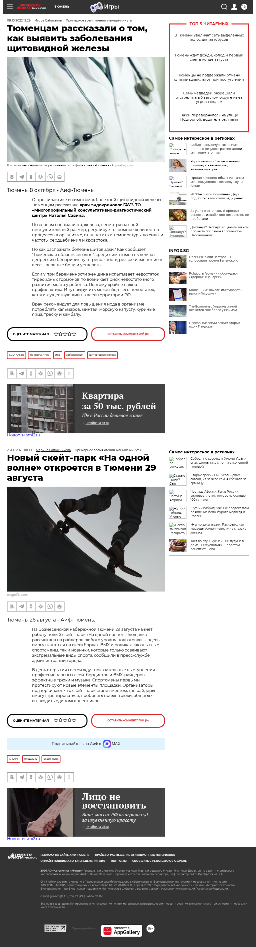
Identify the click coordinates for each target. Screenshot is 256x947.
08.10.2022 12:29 (18, 20)
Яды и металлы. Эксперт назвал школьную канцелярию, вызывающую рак (215, 165)
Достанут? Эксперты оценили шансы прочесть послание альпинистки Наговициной (219, 231)
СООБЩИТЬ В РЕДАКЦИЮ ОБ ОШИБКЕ (159, 861)
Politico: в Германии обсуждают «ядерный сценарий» (213, 275)
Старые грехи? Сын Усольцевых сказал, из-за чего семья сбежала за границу (218, 479)
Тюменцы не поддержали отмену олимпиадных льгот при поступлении (209, 77)
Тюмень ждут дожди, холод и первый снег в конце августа (209, 57)
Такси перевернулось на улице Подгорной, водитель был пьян (209, 117)
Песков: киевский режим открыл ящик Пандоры (214, 324)
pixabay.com (124, 165)
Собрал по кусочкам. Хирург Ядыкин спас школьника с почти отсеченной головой (219, 462)
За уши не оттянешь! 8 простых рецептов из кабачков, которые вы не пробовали (219, 215)
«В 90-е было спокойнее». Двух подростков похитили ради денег (216, 196)
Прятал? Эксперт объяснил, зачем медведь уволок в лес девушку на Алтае (217, 182)
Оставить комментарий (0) (128, 334)
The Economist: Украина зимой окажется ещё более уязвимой (213, 308)
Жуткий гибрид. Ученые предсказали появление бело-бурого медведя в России (219, 512)
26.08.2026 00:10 (19, 450)
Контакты (118, 861)
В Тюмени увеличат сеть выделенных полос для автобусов (209, 37)
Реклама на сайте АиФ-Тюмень (64, 855)
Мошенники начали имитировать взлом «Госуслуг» (215, 291)
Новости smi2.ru (23, 435)
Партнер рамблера (84, 928)
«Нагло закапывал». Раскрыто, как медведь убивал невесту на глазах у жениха (218, 528)
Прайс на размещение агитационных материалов (135, 855)
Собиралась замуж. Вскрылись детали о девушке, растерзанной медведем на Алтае (216, 149)
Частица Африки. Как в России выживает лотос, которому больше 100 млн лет (218, 495)
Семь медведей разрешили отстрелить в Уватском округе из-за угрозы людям (209, 97)
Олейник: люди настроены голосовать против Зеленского (213, 258)
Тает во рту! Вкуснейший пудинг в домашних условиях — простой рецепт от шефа (217, 545)
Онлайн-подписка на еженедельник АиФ (73, 861)
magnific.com (17, 595)
